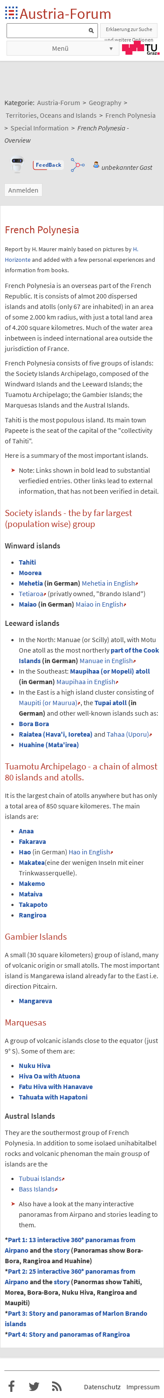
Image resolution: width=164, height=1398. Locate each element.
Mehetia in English (108, 583)
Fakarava (32, 841)
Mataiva (30, 893)
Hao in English (89, 851)
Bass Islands (37, 1188)
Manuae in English (106, 660)
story (62, 1250)
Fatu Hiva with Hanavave (56, 1086)
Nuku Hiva (34, 1065)
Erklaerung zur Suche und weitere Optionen (129, 32)
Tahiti (27, 562)
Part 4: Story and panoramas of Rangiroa (69, 1334)
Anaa (26, 830)
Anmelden (23, 190)
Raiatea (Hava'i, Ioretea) (56, 734)
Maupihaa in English (85, 681)
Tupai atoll (110, 702)
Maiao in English (99, 604)
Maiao (28, 604)
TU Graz (141, 48)
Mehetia (31, 583)
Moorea (30, 572)
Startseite (12, 13)
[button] (48, 165)
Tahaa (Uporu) (128, 734)
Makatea (32, 862)
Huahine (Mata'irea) (49, 744)
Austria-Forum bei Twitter (34, 1387)
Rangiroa (32, 914)
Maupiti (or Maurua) (48, 702)
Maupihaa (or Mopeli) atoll (110, 671)
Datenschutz (102, 1386)
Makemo (32, 883)
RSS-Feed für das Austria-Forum (57, 1387)
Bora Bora (34, 723)
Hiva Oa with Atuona (49, 1075)
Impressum (143, 1386)
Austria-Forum (66, 13)
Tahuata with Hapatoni (53, 1096)
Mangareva (35, 1000)
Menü (60, 48)
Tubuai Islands (40, 1178)
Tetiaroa (31, 593)
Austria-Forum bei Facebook (11, 1387)
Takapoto (33, 904)
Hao (25, 851)
